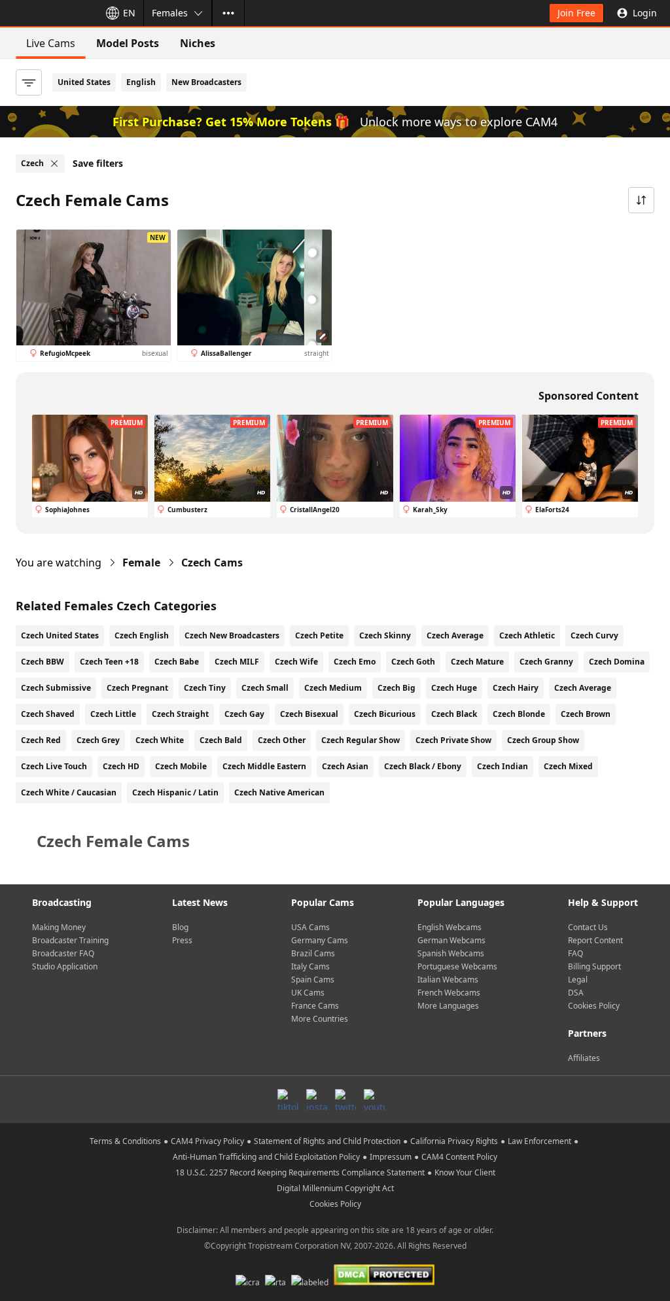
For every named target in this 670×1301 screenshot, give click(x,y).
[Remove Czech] (54, 163)
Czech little (113, 714)
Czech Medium (333, 687)
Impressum (391, 1156)
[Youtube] (374, 1099)
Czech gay (244, 714)
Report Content (595, 940)
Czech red (41, 740)
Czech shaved (48, 714)
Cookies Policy (594, 1005)
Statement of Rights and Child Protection (327, 1141)
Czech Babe (176, 661)
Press (182, 940)
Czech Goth (413, 661)
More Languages (448, 1005)
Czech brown (585, 714)
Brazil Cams (313, 953)
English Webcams (449, 927)
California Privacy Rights (454, 1141)
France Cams (315, 1005)
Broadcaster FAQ (63, 953)
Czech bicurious (384, 714)
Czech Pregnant (137, 687)
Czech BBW (42, 661)
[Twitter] (345, 1099)
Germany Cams (319, 940)
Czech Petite (319, 635)
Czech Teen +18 (109, 661)
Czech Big (396, 687)
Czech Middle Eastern (264, 766)
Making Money (59, 927)
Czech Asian (345, 766)
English (141, 82)
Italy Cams (310, 966)
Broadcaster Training (70, 940)
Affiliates (584, 1058)
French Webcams (448, 992)
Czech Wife (296, 661)
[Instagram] (316, 1099)
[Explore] (228, 13)
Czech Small (265, 687)
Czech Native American (279, 792)
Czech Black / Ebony (422, 766)
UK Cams (308, 992)
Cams (212, 562)
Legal (578, 979)
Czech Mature (477, 661)
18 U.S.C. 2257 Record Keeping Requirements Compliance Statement (300, 1172)
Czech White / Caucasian (68, 792)
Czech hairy (515, 687)
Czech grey (98, 740)
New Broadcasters (206, 82)
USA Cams (310, 927)
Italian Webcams (447, 979)
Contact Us (588, 927)
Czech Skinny (385, 635)
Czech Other (282, 740)
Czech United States (60, 635)
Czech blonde (519, 714)
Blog (180, 927)
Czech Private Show (453, 740)
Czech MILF (237, 661)
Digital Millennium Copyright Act (335, 1188)
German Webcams (451, 940)
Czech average (582, 687)
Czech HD (121, 766)
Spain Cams (312, 979)
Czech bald (221, 740)
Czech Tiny (205, 687)
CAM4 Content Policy (459, 1156)
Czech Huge (454, 687)
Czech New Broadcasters (232, 635)
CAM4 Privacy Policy (207, 1141)
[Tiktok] (287, 1099)
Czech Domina (616, 661)
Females (170, 13)
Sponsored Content (588, 396)
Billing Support (594, 966)
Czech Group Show (543, 740)
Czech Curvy (594, 635)
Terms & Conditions (125, 1141)
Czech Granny (546, 661)
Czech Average (455, 635)
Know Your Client (464, 1172)
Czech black (454, 714)
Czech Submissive (56, 687)
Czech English (142, 635)
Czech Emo (355, 661)
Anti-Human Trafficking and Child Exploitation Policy (266, 1156)
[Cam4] (47, 13)
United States (84, 82)
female (141, 562)
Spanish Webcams (450, 953)
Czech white (159, 740)
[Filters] (29, 82)
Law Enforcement (539, 1141)
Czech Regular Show (360, 740)
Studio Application (64, 966)
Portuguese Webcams (457, 966)
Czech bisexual (309, 714)
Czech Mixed (568, 766)
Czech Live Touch (54, 766)
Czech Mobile (181, 766)
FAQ (575, 953)
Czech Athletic (527, 635)
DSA (576, 992)
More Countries (319, 1018)
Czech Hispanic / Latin (175, 792)
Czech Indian (502, 766)
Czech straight (180, 714)
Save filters (98, 163)
